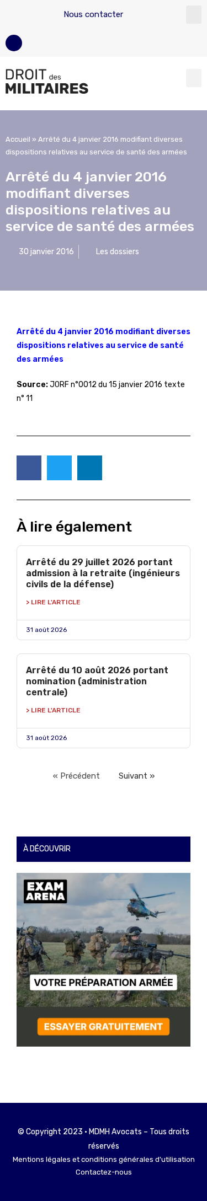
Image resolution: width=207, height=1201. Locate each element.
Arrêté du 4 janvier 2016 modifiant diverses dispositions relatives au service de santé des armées (103, 345)
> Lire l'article (53, 602)
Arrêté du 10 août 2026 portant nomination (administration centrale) (97, 681)
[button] (193, 15)
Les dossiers (117, 251)
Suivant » (137, 776)
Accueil (18, 139)
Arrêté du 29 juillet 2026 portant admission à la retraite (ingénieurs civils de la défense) (103, 573)
